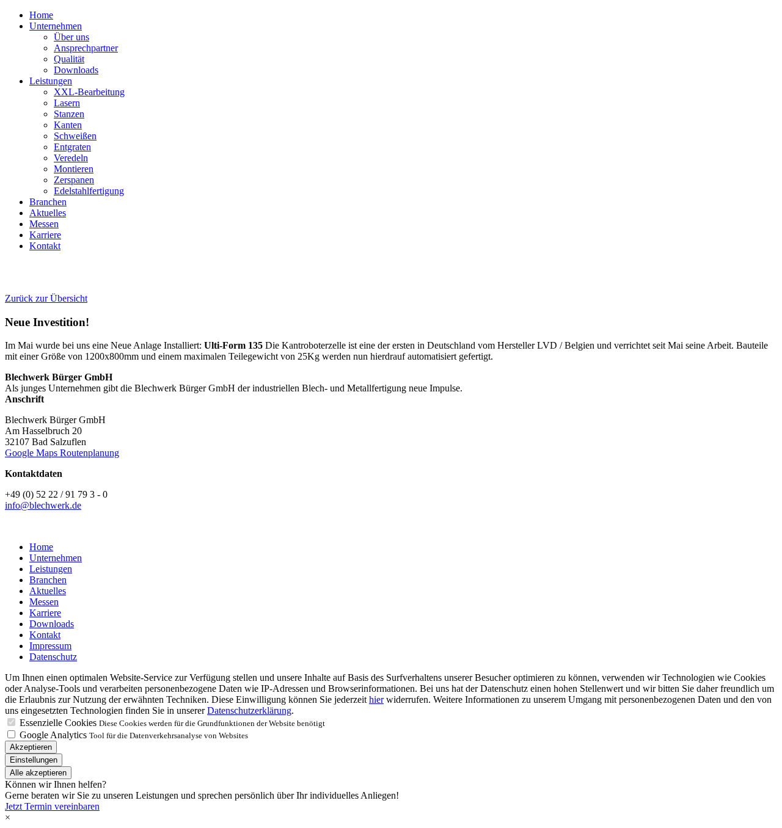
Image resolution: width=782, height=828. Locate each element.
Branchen (48, 202)
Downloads (76, 70)
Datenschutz (53, 657)
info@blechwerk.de (43, 505)
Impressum (50, 646)
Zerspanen (74, 180)
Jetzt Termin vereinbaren (52, 806)
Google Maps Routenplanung (62, 453)
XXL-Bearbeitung (89, 92)
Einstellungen (33, 759)
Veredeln (71, 158)
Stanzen (69, 114)
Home (41, 15)
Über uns (71, 37)
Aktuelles (47, 213)
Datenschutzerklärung (249, 710)
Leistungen (50, 81)
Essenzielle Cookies (58, 722)
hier (376, 699)
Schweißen (75, 136)
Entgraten (72, 147)
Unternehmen (55, 26)
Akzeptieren (31, 747)
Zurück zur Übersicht (46, 298)
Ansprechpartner (86, 48)
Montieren (73, 169)
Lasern (67, 103)
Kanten (68, 125)
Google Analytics (53, 735)
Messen (44, 224)
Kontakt (44, 246)
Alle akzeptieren (38, 772)
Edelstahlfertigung (89, 191)
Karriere (45, 235)
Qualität (69, 59)
